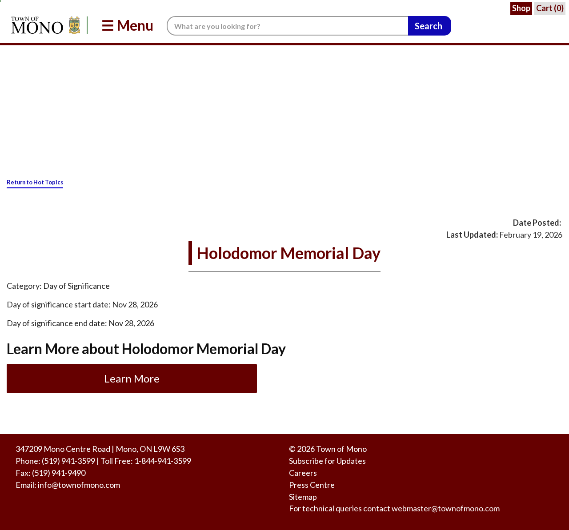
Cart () (550, 8)
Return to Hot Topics (35, 182)
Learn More (132, 378)
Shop (521, 8)
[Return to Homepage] (44, 25)
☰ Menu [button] (127, 25)
